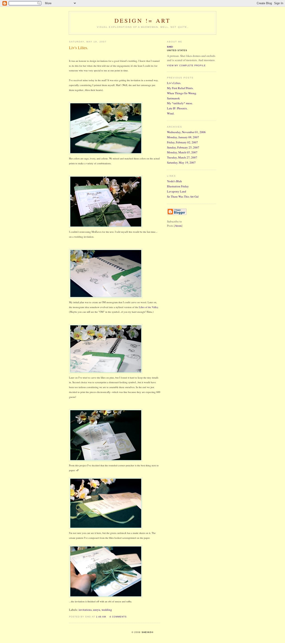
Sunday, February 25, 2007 (183, 147)
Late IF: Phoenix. (177, 108)
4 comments (118, 616)
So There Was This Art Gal (183, 196)
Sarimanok (173, 98)
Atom (178, 226)
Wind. (170, 113)
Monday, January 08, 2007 (183, 137)
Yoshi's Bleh (174, 181)
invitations (85, 610)
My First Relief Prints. (180, 88)
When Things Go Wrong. (182, 93)
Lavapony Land (176, 191)
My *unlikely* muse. (180, 103)
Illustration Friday (178, 186)
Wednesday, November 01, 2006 (186, 132)
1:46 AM (101, 616)
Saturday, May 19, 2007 (181, 162)
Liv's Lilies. (174, 83)
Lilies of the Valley (148, 307)
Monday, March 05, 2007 (182, 152)
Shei (170, 47)
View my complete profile (186, 65)
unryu (96, 610)
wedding (107, 610)
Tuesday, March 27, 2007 (182, 157)
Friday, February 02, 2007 (182, 142)
